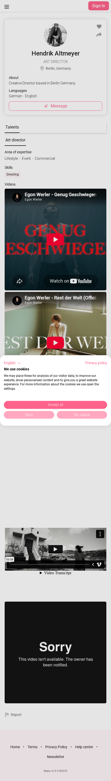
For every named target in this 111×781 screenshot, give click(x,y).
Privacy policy (96, 363)
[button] (12, 363)
